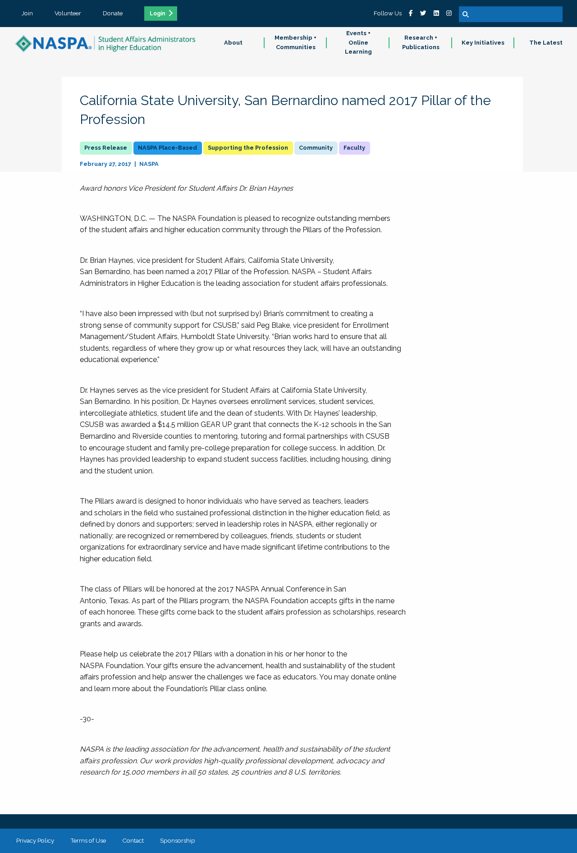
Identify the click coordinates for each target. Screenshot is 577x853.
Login (157, 13)
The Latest (546, 42)
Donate (113, 13)
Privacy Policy (35, 840)
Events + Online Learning (358, 42)
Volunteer (68, 13)
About (233, 42)
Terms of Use (88, 840)
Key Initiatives (483, 42)
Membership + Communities (295, 42)
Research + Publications (421, 42)
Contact (133, 840)
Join (27, 13)
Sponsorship (177, 840)
